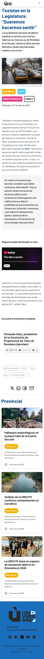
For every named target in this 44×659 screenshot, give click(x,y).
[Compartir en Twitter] (12, 388)
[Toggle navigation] (39, 3)
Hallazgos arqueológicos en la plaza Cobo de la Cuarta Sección (21, 436)
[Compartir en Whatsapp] (18, 388)
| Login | (30, 651)
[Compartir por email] (32, 388)
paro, (33, 368)
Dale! (21, 91)
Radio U (29, 99)
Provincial (9, 91)
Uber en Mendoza (12, 99)
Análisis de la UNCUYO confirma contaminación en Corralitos (21, 500)
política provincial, (11, 368)
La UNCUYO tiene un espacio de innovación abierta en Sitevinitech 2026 (21, 564)
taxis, (24, 368)
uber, (6, 375)
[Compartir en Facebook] (25, 388)
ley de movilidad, (18, 375)
